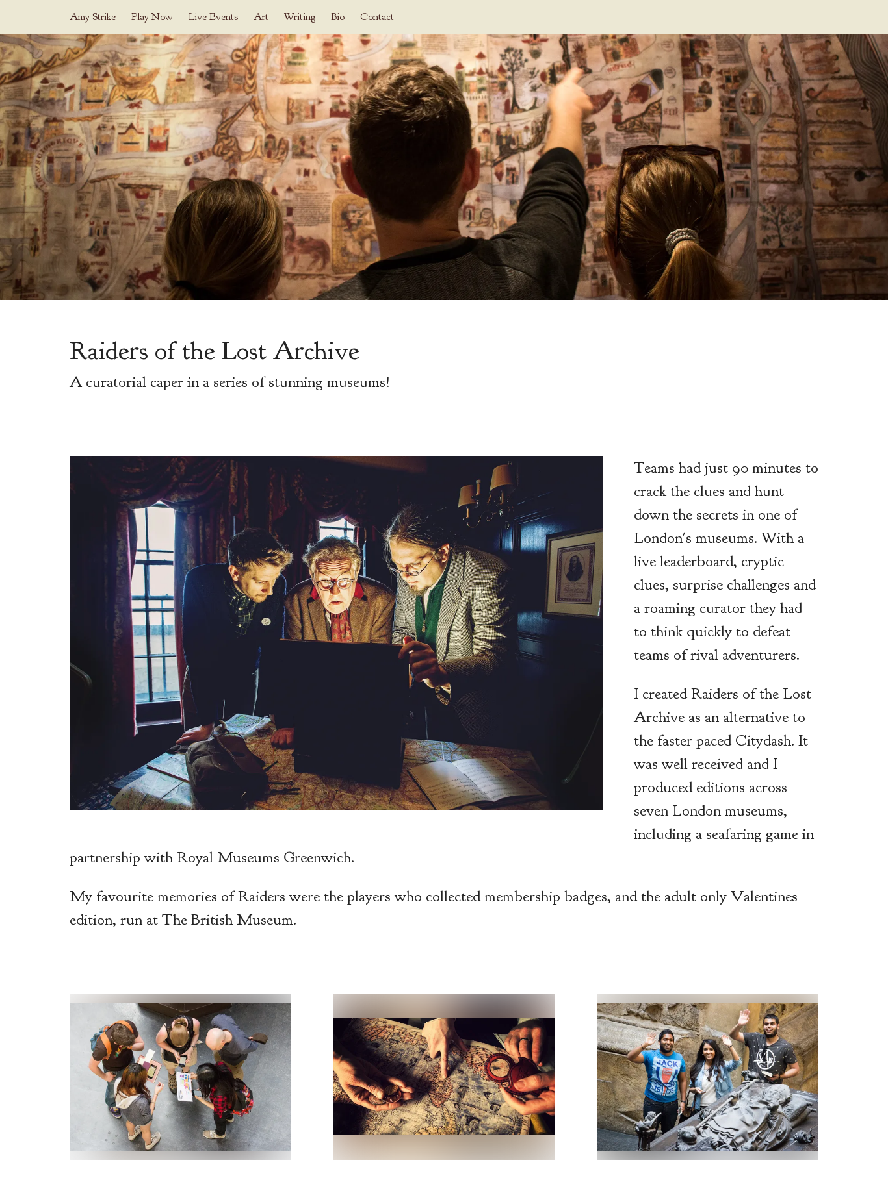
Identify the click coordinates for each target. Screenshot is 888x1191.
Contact (377, 16)
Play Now (152, 16)
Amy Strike (93, 16)
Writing (299, 16)
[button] (180, 1077)
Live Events (213, 16)
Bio (338, 16)
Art (261, 16)
